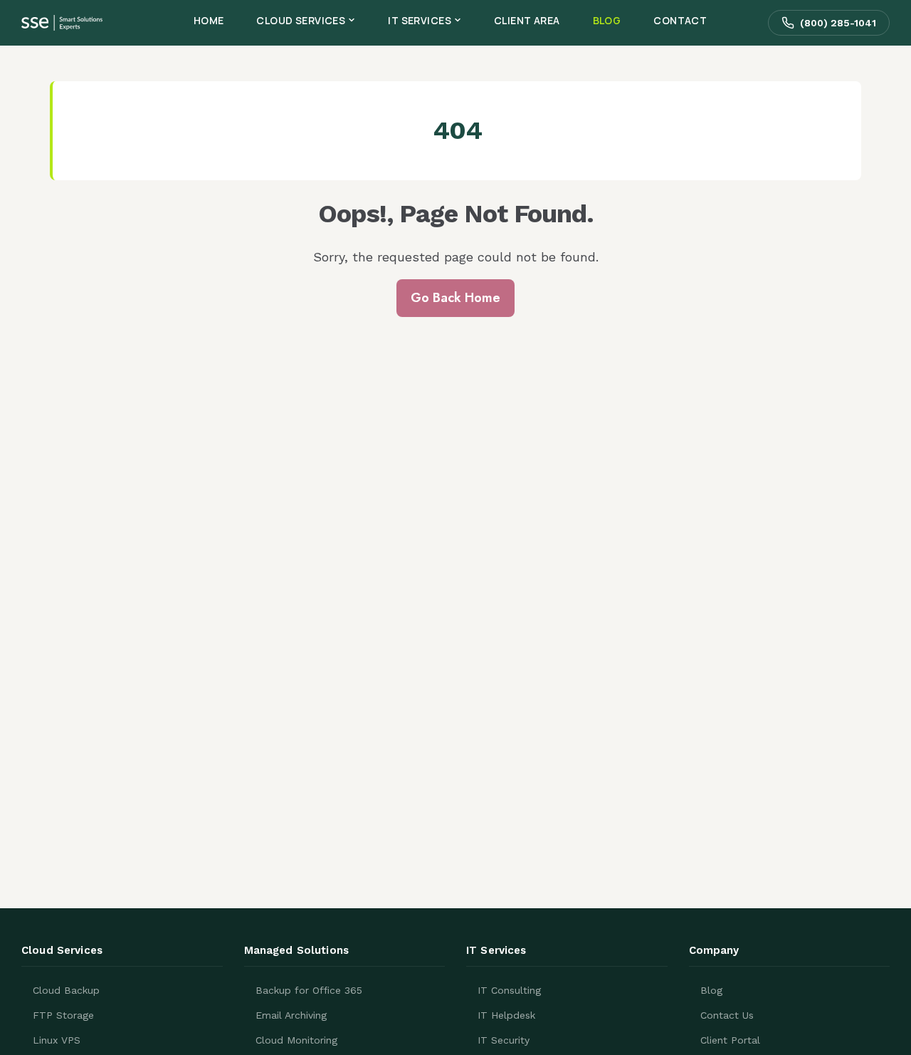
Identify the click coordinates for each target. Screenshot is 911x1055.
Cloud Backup (66, 990)
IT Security (504, 1040)
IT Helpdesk (506, 1015)
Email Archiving (291, 1015)
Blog (711, 990)
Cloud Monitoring (296, 1040)
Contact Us (727, 1015)
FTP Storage (63, 1015)
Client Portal (730, 1040)
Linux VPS (56, 1040)
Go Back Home (455, 298)
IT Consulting (509, 990)
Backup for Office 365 (309, 990)
